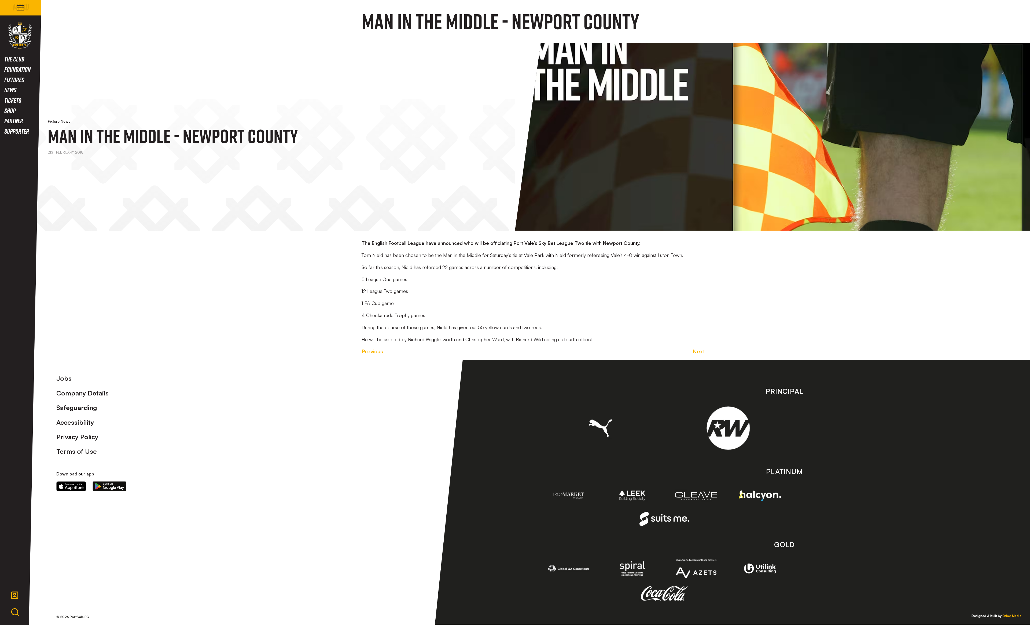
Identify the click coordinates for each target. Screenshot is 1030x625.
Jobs (64, 378)
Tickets (12, 100)
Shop (10, 110)
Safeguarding (76, 408)
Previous (372, 351)
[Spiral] (632, 568)
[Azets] (696, 568)
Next (699, 351)
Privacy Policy (77, 437)
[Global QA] (568, 568)
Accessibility (75, 422)
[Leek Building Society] (632, 495)
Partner (13, 121)
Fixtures (14, 79)
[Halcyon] (760, 495)
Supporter (16, 131)
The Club (14, 59)
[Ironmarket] (568, 495)
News (10, 90)
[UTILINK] (760, 568)
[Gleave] (696, 495)
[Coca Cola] (664, 593)
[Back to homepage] (20, 36)
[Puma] (600, 428)
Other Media (1011, 616)
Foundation (17, 69)
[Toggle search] (15, 612)
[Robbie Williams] (728, 428)
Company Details (82, 393)
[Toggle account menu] (14, 595)
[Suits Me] (664, 519)
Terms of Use (76, 451)
